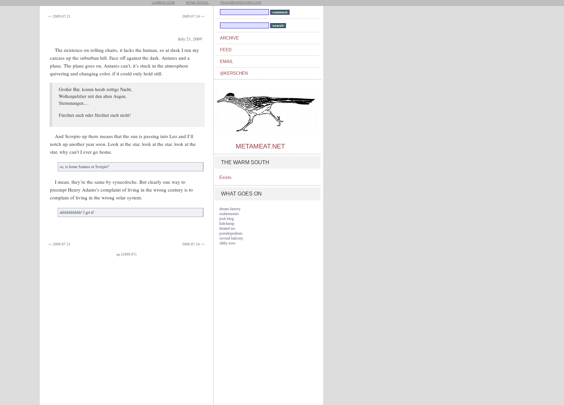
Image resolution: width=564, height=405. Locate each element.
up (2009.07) (126, 254)
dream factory (230, 209)
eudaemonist (229, 213)
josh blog (226, 218)
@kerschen (234, 73)
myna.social (197, 2)
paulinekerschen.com (240, 2)
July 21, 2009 (190, 39)
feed (225, 50)
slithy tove (227, 243)
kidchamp (226, 223)
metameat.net (260, 146)
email (226, 61)
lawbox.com (163, 2)
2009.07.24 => (193, 16)
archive (229, 38)
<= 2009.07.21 (59, 16)
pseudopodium (230, 233)
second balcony (231, 238)
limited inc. (227, 228)
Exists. (226, 177)
